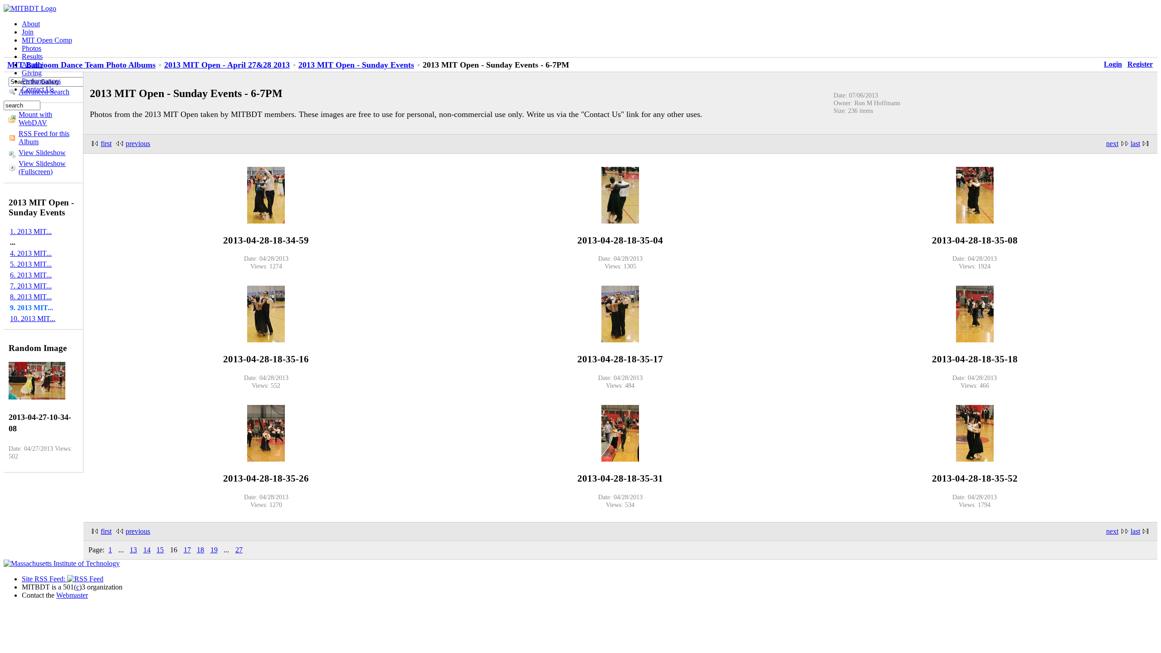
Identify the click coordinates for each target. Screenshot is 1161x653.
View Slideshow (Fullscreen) (42, 167)
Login (1113, 64)
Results (32, 56)
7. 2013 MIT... (31, 286)
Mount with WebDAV (35, 119)
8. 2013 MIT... (31, 297)
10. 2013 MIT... (32, 318)
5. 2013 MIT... (31, 264)
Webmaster (72, 595)
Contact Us (38, 89)
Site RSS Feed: (44, 579)
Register (1140, 64)
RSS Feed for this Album (44, 138)
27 (239, 550)
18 (200, 550)
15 (160, 550)
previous (138, 143)
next (1112, 143)
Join (28, 32)
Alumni (33, 64)
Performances (41, 81)
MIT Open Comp (47, 40)
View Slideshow (42, 152)
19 (214, 550)
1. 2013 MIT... (31, 231)
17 (187, 550)
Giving (32, 73)
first (106, 143)
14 (147, 550)
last (1135, 143)
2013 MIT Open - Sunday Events (356, 64)
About (31, 24)
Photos (31, 48)
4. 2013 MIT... (31, 253)
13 (133, 550)
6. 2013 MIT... (31, 275)
